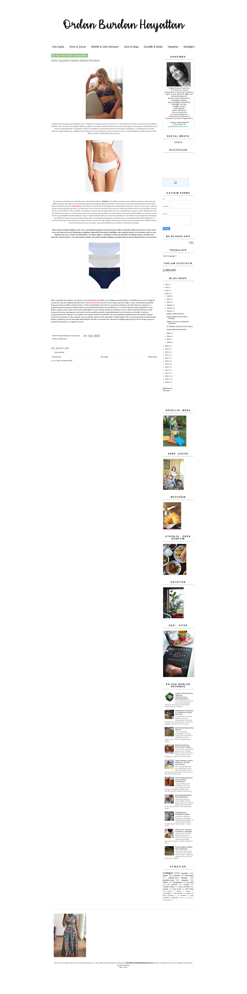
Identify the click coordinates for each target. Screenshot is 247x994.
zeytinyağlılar (167, 893)
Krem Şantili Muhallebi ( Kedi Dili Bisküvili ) (183, 796)
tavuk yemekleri (168, 895)
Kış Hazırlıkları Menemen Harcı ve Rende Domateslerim (184, 779)
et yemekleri (182, 895)
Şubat (169, 342)
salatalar (184, 880)
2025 (167, 284)
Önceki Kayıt (152, 357)
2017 (167, 355)
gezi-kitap (190, 882)
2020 (167, 346)
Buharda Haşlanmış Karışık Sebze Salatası (183, 746)
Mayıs (169, 333)
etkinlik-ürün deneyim (178, 878)
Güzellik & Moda (153, 46)
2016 (167, 358)
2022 (167, 290)
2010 (167, 376)
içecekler (188, 893)
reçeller (188, 891)
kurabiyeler (177, 882)
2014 (167, 364)
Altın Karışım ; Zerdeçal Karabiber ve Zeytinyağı (183, 830)
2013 (167, 367)
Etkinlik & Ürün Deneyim (105, 46)
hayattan (184, 873)
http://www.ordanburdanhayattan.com (139, 963)
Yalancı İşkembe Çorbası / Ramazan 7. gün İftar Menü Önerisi (184, 762)
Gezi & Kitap (131, 46)
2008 (167, 382)
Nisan (169, 336)
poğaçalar (175, 897)
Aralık (169, 296)
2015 (167, 361)
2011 (167, 373)
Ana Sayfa (58, 46)
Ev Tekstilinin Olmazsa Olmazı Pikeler (180, 326)
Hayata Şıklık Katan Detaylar (177, 329)
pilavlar (179, 891)
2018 (167, 352)
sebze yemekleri (184, 887)
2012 (167, 370)
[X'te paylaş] (93, 336)
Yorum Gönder (59, 352)
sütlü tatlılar (189, 889)
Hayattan (173, 46)
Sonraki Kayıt (56, 357)
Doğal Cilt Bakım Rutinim (175, 314)
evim (182, 897)
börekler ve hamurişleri (184, 875)
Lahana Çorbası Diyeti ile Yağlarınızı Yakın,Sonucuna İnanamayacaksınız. (184, 696)
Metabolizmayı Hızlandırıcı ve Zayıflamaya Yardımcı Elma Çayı (184, 712)
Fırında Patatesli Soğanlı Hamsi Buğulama (183, 848)
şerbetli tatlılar (167, 900)
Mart (168, 339)
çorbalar (186, 885)
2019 (167, 349)
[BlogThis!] (91, 336)
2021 (167, 293)
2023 (167, 287)
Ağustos (170, 305)
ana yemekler (172, 885)
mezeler (169, 891)
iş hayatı (189, 897)
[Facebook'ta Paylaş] (96, 336)
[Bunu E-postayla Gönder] (88, 336)
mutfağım (168, 873)
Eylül (169, 302)
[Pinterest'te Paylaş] (98, 336)
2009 (167, 379)
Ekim (169, 299)
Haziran (170, 311)
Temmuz (170, 308)
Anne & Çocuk (77, 46)
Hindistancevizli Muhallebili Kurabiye (182, 813)
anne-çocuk (177, 889)
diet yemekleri (178, 893)
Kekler (165, 882)
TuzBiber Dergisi (169, 887)
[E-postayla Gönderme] (84, 335)
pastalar (165, 889)
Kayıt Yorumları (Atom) (64, 361)
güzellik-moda (62, 339)
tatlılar (165, 875)
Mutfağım (189, 46)
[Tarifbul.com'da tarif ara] (175, 186)
